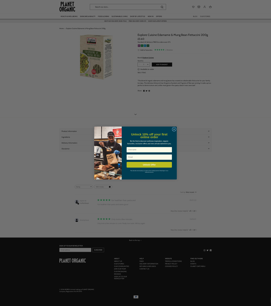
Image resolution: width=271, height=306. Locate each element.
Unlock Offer (149, 165)
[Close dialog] (174, 129)
